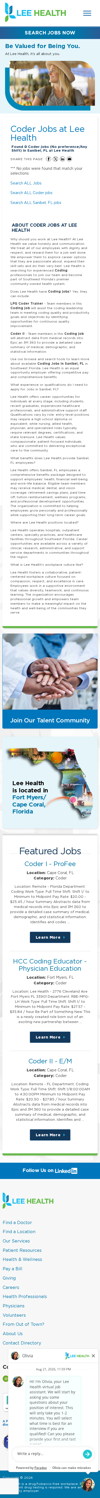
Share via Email (69, 159)
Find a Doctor (17, 1222)
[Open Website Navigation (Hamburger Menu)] (87, 13)
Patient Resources (22, 1250)
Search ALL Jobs (26, 183)
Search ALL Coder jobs (31, 193)
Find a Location (19, 1231)
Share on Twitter (55, 159)
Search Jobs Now (50, 33)
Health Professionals (25, 1296)
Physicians (14, 1305)
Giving (9, 1278)
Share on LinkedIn (62, 159)
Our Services (16, 1240)
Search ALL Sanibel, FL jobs (35, 202)
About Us (13, 1333)
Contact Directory (22, 1342)
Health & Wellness (22, 1259)
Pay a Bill (12, 1268)
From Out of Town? (23, 1324)
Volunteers (14, 1315)
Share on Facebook (48, 159)
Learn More (53, 939)
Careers (11, 1287)
